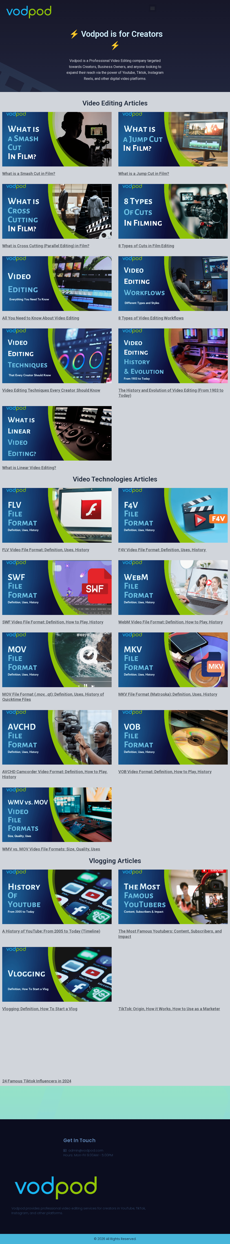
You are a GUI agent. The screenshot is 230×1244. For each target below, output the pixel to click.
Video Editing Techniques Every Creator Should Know (51, 390)
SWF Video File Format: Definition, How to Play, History (52, 622)
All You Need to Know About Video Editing (40, 318)
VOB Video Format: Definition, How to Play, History (165, 771)
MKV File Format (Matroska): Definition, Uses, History (167, 694)
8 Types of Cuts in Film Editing (146, 245)
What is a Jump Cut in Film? (143, 173)
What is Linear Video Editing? (29, 467)
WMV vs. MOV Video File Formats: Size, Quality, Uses (51, 849)
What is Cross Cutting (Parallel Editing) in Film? (45, 245)
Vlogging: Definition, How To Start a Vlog (39, 1008)
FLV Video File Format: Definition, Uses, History (45, 549)
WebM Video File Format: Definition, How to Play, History (170, 622)
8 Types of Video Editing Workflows (151, 318)
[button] (152, 8)
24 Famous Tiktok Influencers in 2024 (36, 1081)
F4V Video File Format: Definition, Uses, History (162, 549)
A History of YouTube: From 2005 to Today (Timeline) (51, 931)
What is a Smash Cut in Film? (28, 173)
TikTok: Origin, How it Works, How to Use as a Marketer (169, 1008)
